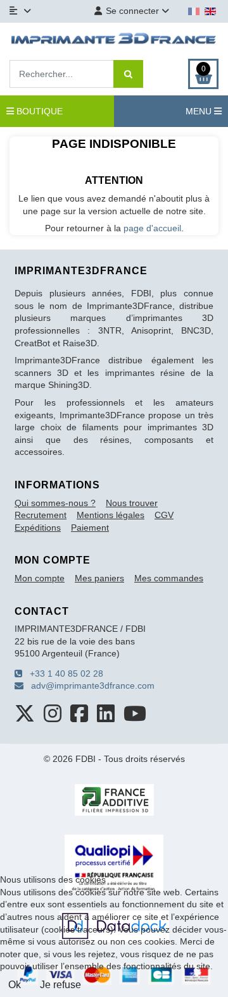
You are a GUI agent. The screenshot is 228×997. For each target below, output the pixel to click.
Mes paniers (99, 578)
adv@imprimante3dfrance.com (89, 685)
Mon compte (40, 578)
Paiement (90, 528)
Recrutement (40, 515)
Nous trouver (132, 503)
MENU (200, 111)
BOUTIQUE (38, 111)
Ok (14, 984)
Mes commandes (168, 578)
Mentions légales (110, 515)
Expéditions (38, 528)
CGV (164, 515)
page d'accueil (152, 228)
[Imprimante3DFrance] (114, 40)
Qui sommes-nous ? (55, 503)
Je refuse (60, 984)
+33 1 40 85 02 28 (62, 673)
